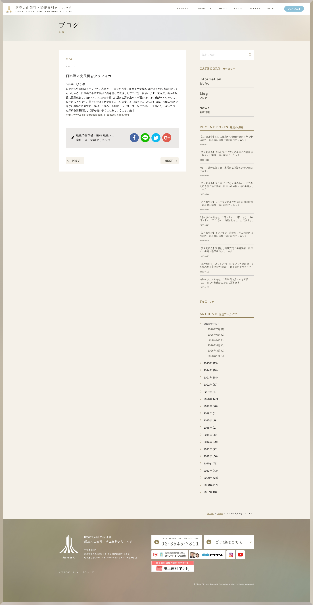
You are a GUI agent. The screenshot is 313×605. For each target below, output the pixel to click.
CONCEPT (183, 8)
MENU (223, 8)
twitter (155, 137)
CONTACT (294, 8)
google (166, 137)
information (211, 81)
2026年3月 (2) (216, 350)
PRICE (238, 8)
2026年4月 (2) (216, 345)
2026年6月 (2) (216, 334)
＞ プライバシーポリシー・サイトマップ (76, 572)
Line (145, 137)
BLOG (271, 8)
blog (69, 59)
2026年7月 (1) (216, 329)
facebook (134, 137)
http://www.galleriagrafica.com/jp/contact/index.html (97, 114)
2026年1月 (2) (216, 356)
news (205, 109)
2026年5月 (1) (216, 339)
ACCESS (254, 8)
